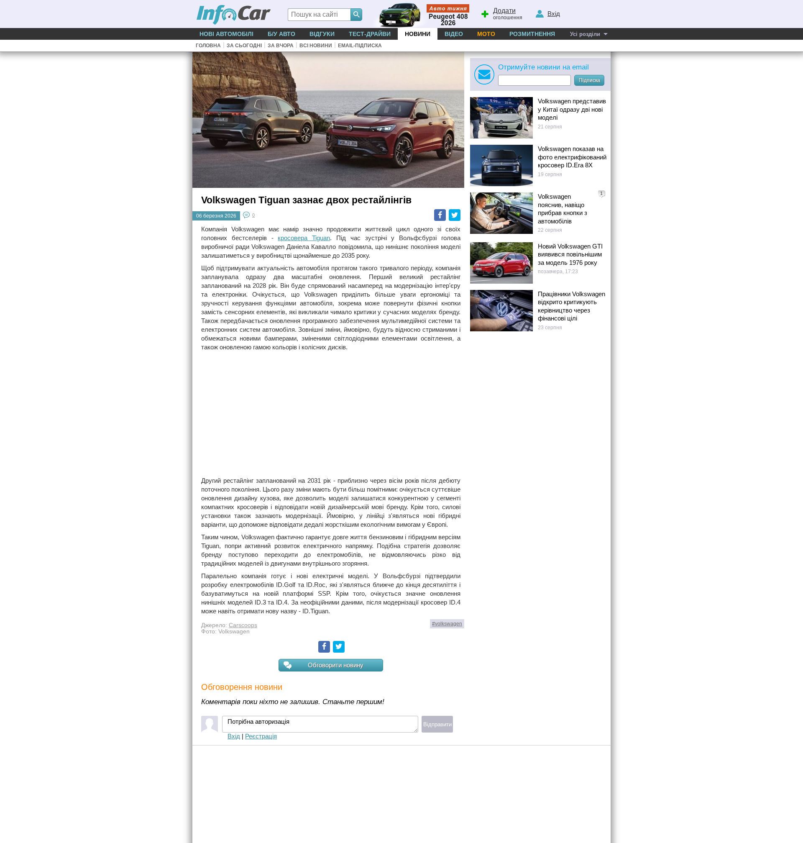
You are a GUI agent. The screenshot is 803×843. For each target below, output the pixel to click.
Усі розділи (585, 34)
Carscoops (243, 625)
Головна (208, 46)
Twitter (454, 215)
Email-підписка (360, 46)
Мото (486, 34)
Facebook (440, 215)
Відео (454, 34)
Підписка (589, 80)
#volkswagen (447, 624)
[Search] (356, 14)
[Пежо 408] (419, 14)
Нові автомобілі (226, 34)
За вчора (281, 46)
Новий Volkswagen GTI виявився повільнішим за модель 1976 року (570, 254)
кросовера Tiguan (304, 237)
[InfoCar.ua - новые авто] (234, 15)
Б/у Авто (281, 34)
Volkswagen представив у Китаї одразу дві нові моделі (572, 109)
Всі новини (315, 46)
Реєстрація (261, 736)
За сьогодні (244, 46)
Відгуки (322, 34)
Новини (417, 34)
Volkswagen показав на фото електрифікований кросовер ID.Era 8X (572, 157)
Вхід (234, 736)
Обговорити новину (335, 665)
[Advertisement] (330, 413)
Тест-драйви (370, 34)
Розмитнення (532, 34)
